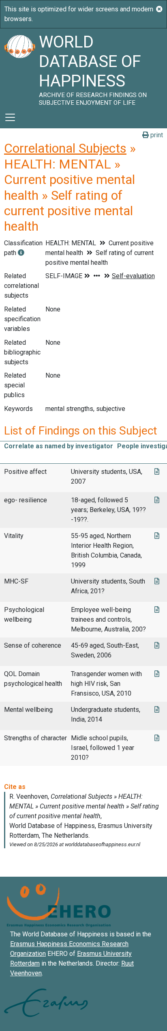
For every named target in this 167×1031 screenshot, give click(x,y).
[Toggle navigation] (10, 117)
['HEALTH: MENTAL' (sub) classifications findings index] (21, 253)
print (156, 135)
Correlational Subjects (65, 148)
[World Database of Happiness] (19, 67)
